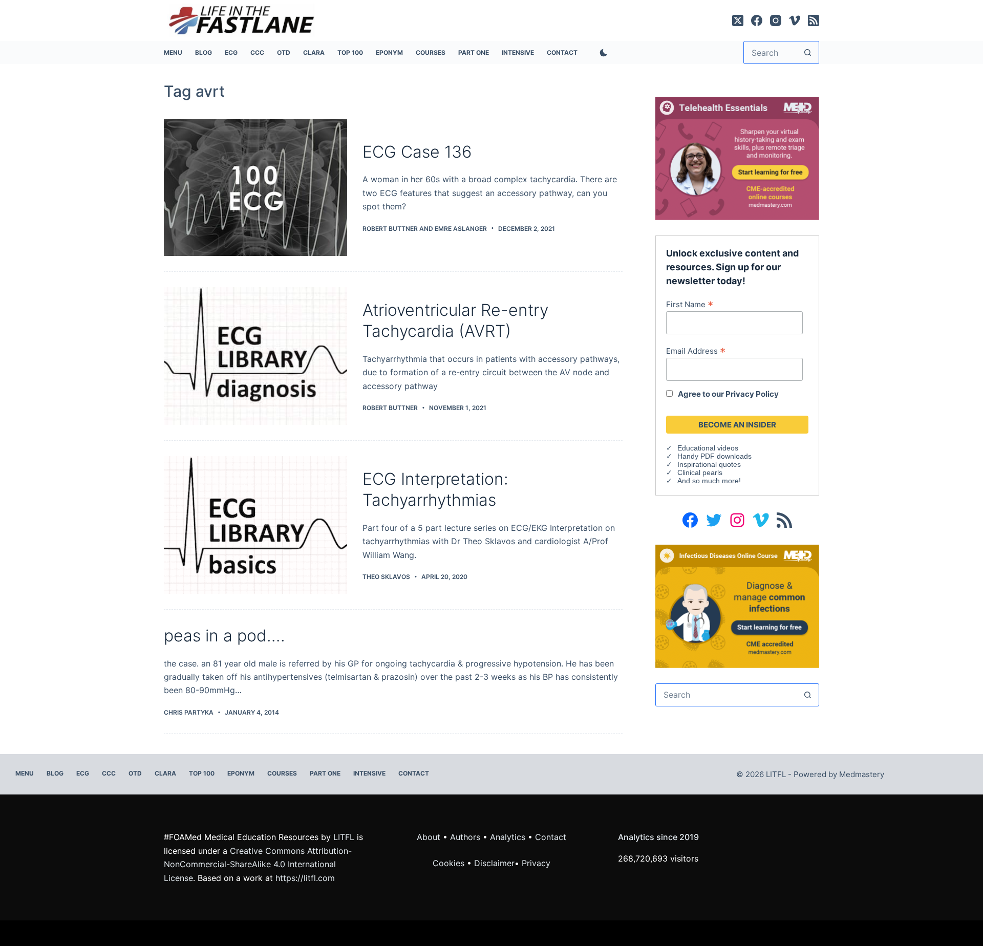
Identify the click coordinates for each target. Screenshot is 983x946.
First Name (689, 304)
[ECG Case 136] (255, 187)
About (428, 837)
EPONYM (389, 52)
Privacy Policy (752, 394)
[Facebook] (756, 20)
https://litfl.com (305, 878)
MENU (173, 52)
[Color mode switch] (601, 53)
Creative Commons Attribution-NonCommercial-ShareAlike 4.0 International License (258, 864)
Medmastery (861, 774)
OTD (283, 52)
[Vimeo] (794, 20)
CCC (257, 52)
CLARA (314, 52)
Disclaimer (494, 863)
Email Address (695, 350)
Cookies (450, 863)
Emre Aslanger (461, 228)
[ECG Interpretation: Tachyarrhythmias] (255, 525)
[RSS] (813, 20)
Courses (430, 52)
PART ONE (473, 52)
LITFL (343, 837)
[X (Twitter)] (737, 20)
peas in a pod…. (224, 636)
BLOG (203, 52)
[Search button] (808, 52)
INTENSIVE (518, 52)
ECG (231, 52)
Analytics (507, 837)
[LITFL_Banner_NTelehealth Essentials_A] (737, 158)
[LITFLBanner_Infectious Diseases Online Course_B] (737, 605)
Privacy (536, 863)
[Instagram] (775, 20)
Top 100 (350, 52)
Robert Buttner (390, 228)
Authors (465, 837)
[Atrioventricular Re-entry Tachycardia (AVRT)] (255, 356)
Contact (562, 52)
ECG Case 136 (417, 152)
